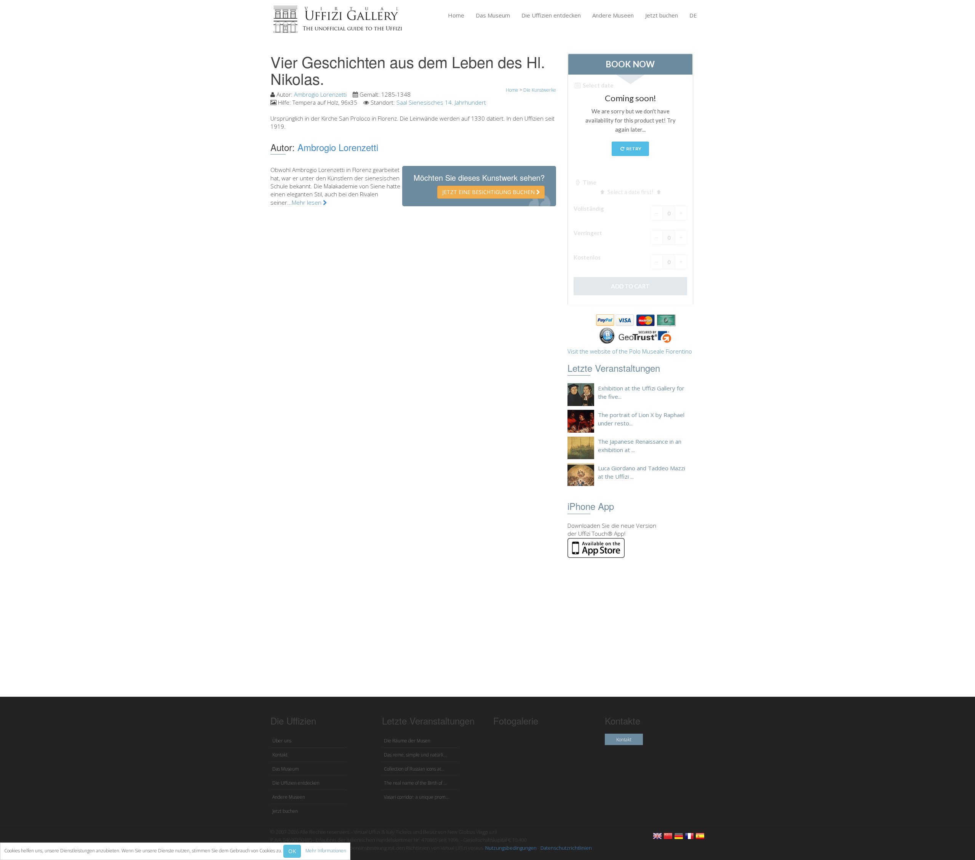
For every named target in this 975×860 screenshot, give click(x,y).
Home (456, 15)
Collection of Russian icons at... (414, 769)
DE (693, 15)
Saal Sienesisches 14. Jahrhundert (441, 102)
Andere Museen (613, 15)
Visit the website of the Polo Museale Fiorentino (629, 351)
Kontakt (280, 755)
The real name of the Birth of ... (415, 783)
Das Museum (493, 15)
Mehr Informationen (325, 850)
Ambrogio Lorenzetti (320, 94)
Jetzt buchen (661, 15)
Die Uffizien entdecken (551, 15)
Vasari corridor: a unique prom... (416, 797)
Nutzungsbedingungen (511, 847)
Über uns (281, 740)
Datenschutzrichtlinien (566, 847)
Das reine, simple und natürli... (415, 755)
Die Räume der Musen (407, 740)
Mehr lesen (307, 202)
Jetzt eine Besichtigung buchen (489, 192)
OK (292, 851)
